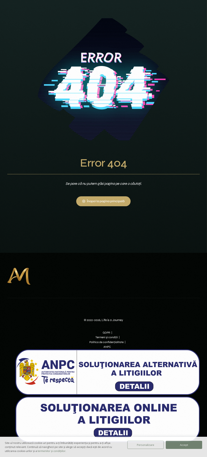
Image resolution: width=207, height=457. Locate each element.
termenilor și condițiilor (51, 451)
